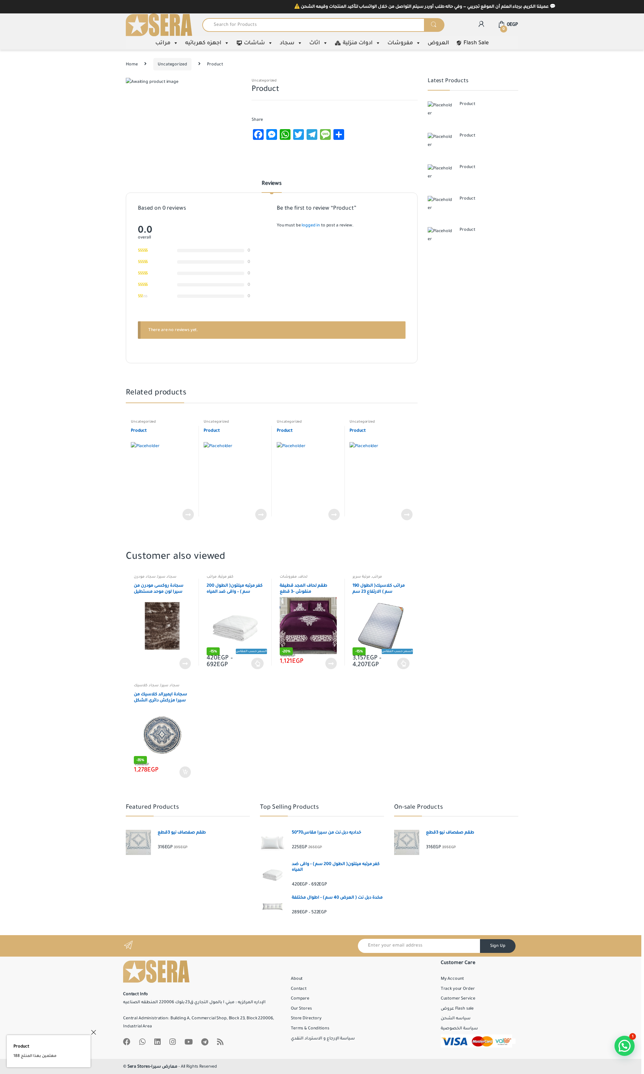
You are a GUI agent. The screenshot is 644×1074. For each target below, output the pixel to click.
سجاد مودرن (145, 576)
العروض (438, 43)
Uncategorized (172, 64)
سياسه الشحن (456, 1018)
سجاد (287, 43)
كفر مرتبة (225, 576)
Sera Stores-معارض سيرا (152, 1066)
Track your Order (458, 988)
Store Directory (306, 1018)
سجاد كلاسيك (146, 685)
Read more (188, 514)
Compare (300, 998)
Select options (258, 663)
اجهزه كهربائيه (203, 43)
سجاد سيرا (166, 576)
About (297, 978)
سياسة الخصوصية (459, 1028)
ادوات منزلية (358, 43)
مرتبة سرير (361, 576)
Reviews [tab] (272, 183)
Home (132, 64)
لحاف (303, 576)
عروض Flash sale (457, 1008)
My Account (452, 978)
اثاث (314, 43)
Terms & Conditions (310, 1028)
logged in (311, 225)
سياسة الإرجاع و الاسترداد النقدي (323, 1038)
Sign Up (497, 946)
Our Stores (301, 1008)
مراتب (162, 43)
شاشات (254, 43)
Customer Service (458, 998)
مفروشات (400, 43)
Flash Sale (476, 43)
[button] (624, 1046)
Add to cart (185, 772)
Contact (299, 988)
